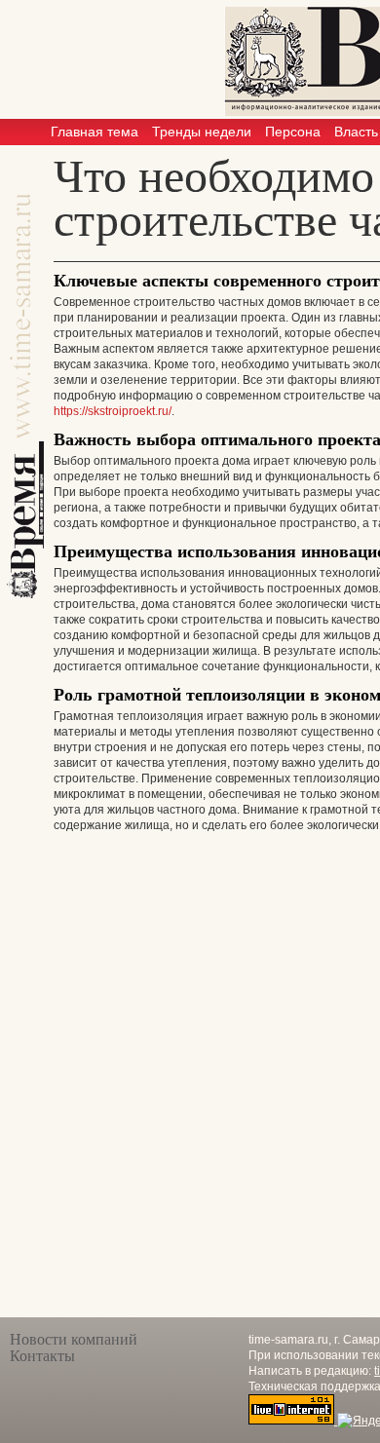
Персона (293, 131)
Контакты (42, 1356)
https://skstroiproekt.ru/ (112, 411)
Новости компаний (73, 1339)
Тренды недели (201, 131)
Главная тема (94, 131)
